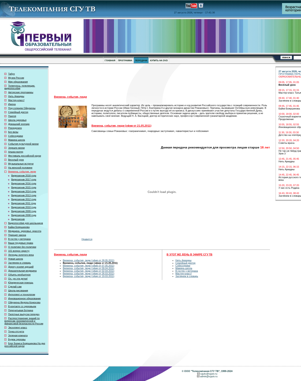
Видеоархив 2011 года (23, 203)
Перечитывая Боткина (20, 310)
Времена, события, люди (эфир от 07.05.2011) (88, 265)
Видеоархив (18, 219)
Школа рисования (18, 290)
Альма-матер (15, 151)
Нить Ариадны (16, 96)
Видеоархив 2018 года (23, 175)
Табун (11, 73)
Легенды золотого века (21, 254)
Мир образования (18, 81)
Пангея (12, 116)
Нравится (87, 239)
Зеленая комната (18, 335)
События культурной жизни (23, 143)
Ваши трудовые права (20, 243)
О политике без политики (22, 247)
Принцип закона (17, 235)
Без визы (13, 132)
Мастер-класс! (16, 100)
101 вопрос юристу (19, 251)
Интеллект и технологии (21, 294)
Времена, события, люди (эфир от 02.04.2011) (88, 271)
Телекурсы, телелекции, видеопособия (19, 87)
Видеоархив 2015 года (23, 187)
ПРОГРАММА (125, 60)
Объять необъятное (19, 274)
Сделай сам (15, 286)
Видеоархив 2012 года (23, 199)
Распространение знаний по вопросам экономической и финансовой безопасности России (23, 321)
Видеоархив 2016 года (23, 183)
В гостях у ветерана (19, 239)
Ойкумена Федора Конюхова (24, 302)
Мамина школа (16, 140)
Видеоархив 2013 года (23, 195)
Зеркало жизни (16, 147)
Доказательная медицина (22, 270)
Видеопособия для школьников (25, 223)
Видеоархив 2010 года (23, 207)
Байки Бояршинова (19, 227)
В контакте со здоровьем (22, 306)
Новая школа (15, 258)
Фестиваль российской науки (24, 155)
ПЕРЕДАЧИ (141, 60)
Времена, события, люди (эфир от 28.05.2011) (88, 260)
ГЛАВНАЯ (110, 60)
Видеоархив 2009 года (23, 211)
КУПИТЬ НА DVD (159, 60)
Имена (12, 104)
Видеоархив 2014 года (23, 191)
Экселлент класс (17, 327)
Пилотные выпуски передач (23, 314)
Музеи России (16, 77)
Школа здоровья (17, 120)
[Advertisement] (162, 79)
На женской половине (20, 167)
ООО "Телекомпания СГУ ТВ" (202, 371)
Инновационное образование (24, 298)
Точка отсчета (16, 331)
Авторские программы (20, 92)
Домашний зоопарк (19, 124)
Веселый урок (16, 159)
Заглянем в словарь (19, 262)
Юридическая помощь (20, 282)
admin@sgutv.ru (208, 376)
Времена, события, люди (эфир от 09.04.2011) (88, 268)
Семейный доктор (18, 112)
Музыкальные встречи (20, 163)
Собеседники (15, 136)
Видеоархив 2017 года (23, 179)
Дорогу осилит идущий (20, 266)
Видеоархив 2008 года (23, 215)
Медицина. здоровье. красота (24, 231)
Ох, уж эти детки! (18, 278)
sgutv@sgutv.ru (208, 373)
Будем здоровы (17, 339)
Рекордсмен (15, 128)
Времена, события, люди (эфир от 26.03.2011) (88, 273)
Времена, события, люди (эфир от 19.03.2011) (88, 276)
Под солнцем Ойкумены (21, 108)
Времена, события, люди (22, 171)
